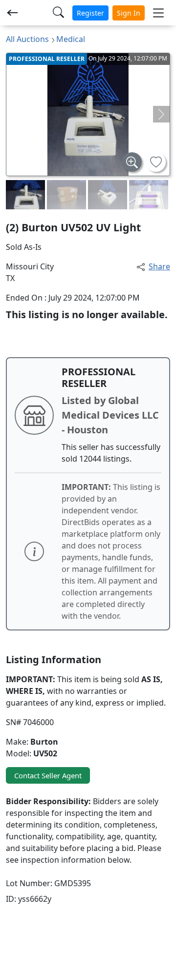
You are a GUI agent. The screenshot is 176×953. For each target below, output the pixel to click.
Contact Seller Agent (48, 775)
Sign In (128, 13)
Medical (70, 39)
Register (90, 13)
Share (159, 266)
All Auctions (27, 39)
